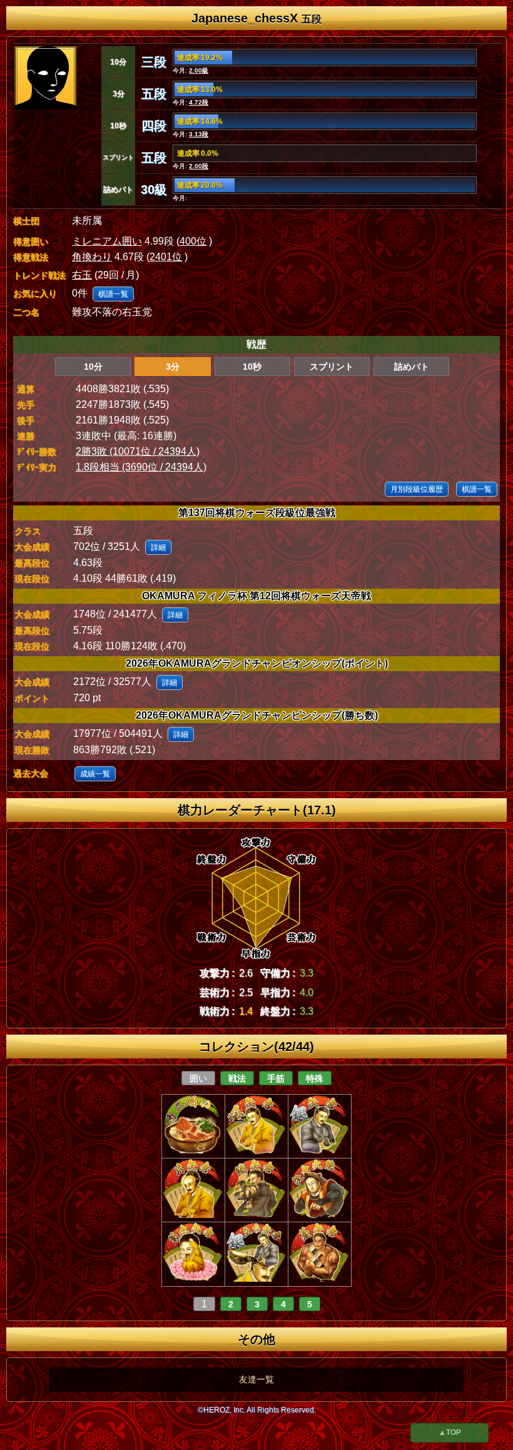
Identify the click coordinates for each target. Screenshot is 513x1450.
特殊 (314, 1078)
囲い (198, 1078)
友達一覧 (256, 1379)
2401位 (166, 256)
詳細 (158, 547)
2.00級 (198, 70)
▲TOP (450, 1432)
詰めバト (411, 367)
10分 (93, 367)
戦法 (237, 1078)
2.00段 (198, 166)
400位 (193, 241)
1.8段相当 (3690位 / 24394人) (141, 467)
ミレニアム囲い (107, 241)
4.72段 (198, 102)
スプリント (331, 367)
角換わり (92, 256)
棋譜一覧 (113, 294)
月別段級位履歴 (416, 489)
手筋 (276, 1078)
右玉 (82, 275)
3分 (173, 367)
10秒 (252, 367)
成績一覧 (95, 773)
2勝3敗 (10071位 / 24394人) (138, 451)
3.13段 (198, 134)
